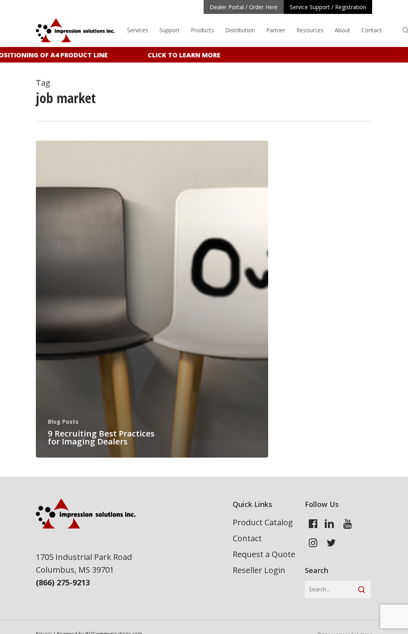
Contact (247, 538)
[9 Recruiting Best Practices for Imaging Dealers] (152, 299)
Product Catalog (263, 522)
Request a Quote (264, 554)
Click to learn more (178, 55)
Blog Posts (63, 421)
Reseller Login (259, 570)
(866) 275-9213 (63, 582)
